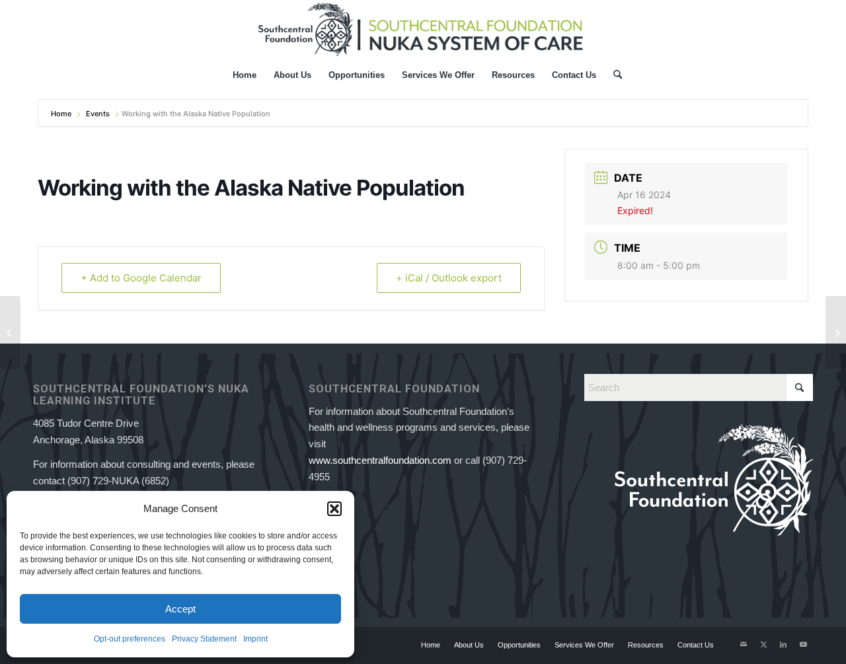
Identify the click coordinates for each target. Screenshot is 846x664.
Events (98, 113)
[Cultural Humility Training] (10, 332)
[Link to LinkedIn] (783, 644)
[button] (334, 508)
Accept (180, 608)
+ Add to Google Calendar (141, 278)
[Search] (613, 75)
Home (62, 113)
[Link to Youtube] (803, 644)
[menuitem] (244, 75)
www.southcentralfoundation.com (380, 460)
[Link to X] (763, 644)
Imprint (255, 639)
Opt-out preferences (129, 639)
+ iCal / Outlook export (449, 278)
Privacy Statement (204, 639)
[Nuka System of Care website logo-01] (423, 29)
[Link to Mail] (743, 644)
